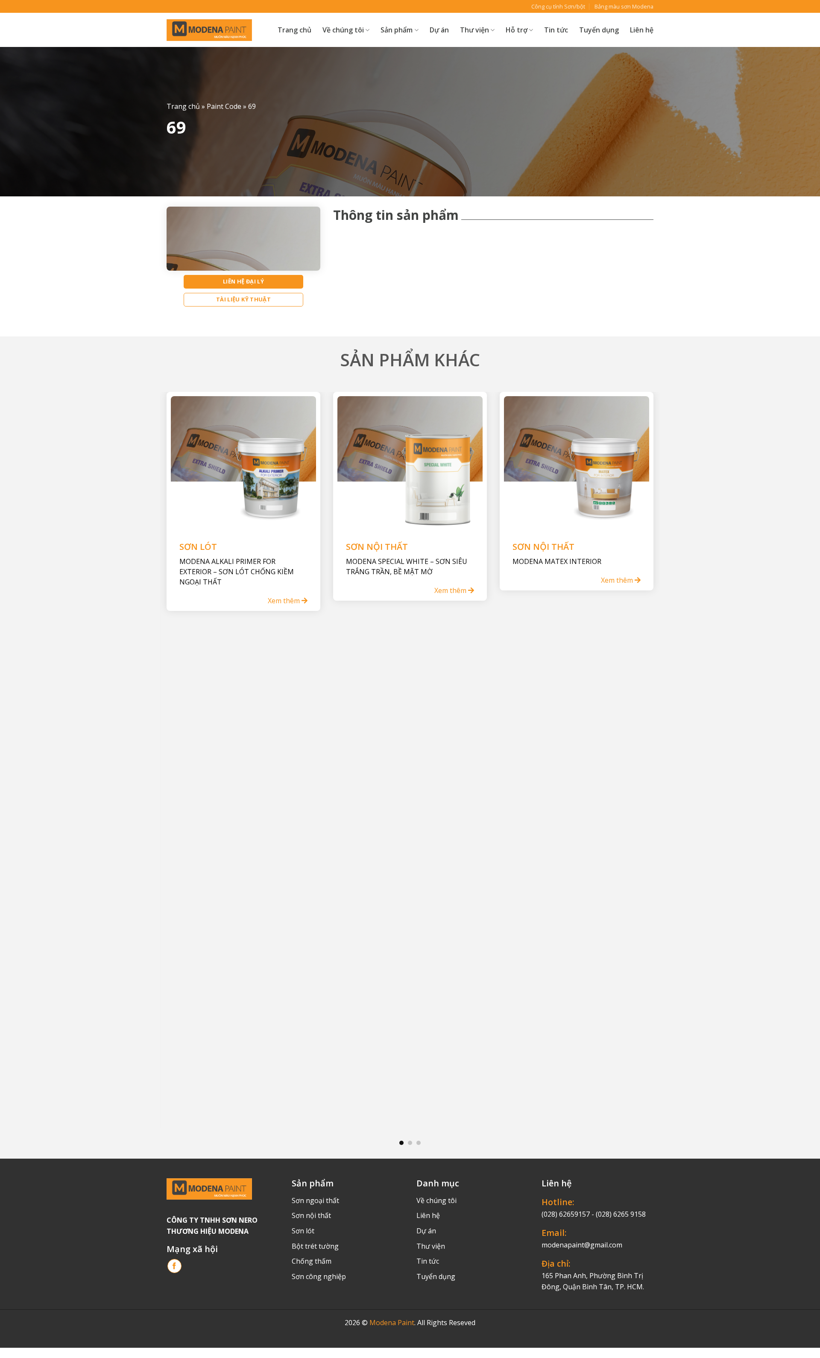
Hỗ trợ (516, 30)
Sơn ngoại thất (315, 1200)
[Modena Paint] (209, 30)
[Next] (639, 758)
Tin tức (556, 30)
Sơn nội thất (311, 1215)
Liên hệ (641, 30)
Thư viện (430, 1246)
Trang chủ (294, 30)
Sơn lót (303, 1230)
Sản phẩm (397, 30)
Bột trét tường (315, 1246)
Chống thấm (311, 1261)
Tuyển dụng (599, 30)
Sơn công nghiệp (319, 1276)
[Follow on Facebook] (174, 1266)
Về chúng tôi (343, 30)
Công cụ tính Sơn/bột (558, 6)
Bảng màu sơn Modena (623, 6)
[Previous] (181, 758)
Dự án (439, 30)
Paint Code (224, 106)
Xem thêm (285, 600)
